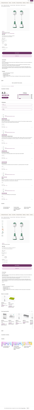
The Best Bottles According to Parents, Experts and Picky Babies (17, 209)
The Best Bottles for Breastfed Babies (6, 208)
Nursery (10, 2)
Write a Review (12, 33)
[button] (24, 94)
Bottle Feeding (18, 5)
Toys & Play (13, 2)
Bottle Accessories (23, 5)
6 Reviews (8, 33)
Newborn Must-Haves (6, 5)
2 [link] (5, 44)
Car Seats (31, 2)
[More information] (15, 247)
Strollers (27, 2)
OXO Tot (3, 31)
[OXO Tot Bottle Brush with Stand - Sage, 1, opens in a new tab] (3, 116)
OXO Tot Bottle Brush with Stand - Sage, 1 (10, 116)
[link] (3, 40)
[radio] (2, 9)
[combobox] (17, 105)
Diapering (24, 2)
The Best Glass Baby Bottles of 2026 (27, 208)
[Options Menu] (31, 127)
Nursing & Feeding (19, 2)
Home (2, 5)
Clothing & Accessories (4, 2)
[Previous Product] (30, 311)
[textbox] (17, 84)
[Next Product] (32, 311)
